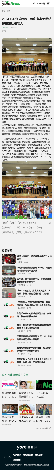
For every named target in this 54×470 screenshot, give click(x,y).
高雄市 (28, 232)
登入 (49, 3)
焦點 (5, 222)
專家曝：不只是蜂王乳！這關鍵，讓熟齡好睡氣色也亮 (26, 394)
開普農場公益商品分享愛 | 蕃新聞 (26, 419)
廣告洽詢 (39, 454)
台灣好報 (6, 28)
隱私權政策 (28, 454)
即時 (8, 11)
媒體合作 (17, 459)
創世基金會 (8, 232)
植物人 (32, 222)
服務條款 (17, 454)
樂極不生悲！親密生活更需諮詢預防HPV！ (9, 419)
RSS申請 (41, 3)
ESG (24, 227)
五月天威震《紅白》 (42, 394)
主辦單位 (7, 227)
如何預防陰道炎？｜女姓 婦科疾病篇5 (9, 394)
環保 (19, 232)
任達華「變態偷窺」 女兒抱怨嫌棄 (44, 419)
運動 (13, 222)
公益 (17, 227)
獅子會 (22, 222)
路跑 (40, 227)
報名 (32, 227)
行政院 (38, 232)
